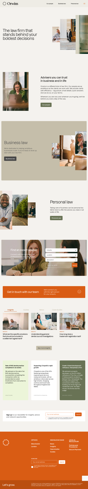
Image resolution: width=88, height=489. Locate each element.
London (34, 446)
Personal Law (56, 218)
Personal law (74, 3)
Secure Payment (75, 449)
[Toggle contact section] (79, 291)
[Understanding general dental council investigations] (44, 326)
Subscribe (34, 458)
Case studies (54, 449)
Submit (75, 265)
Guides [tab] (26, 310)
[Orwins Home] (10, 3)
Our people (49, 3)
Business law (62, 3)
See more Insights (44, 348)
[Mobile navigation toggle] (84, 3)
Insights (53, 446)
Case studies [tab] (57, 310)
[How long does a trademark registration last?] (72, 326)
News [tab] (41, 310)
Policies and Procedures (73, 446)
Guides (52, 452)
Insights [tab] (10, 310)
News (52, 444)
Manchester (35, 444)
